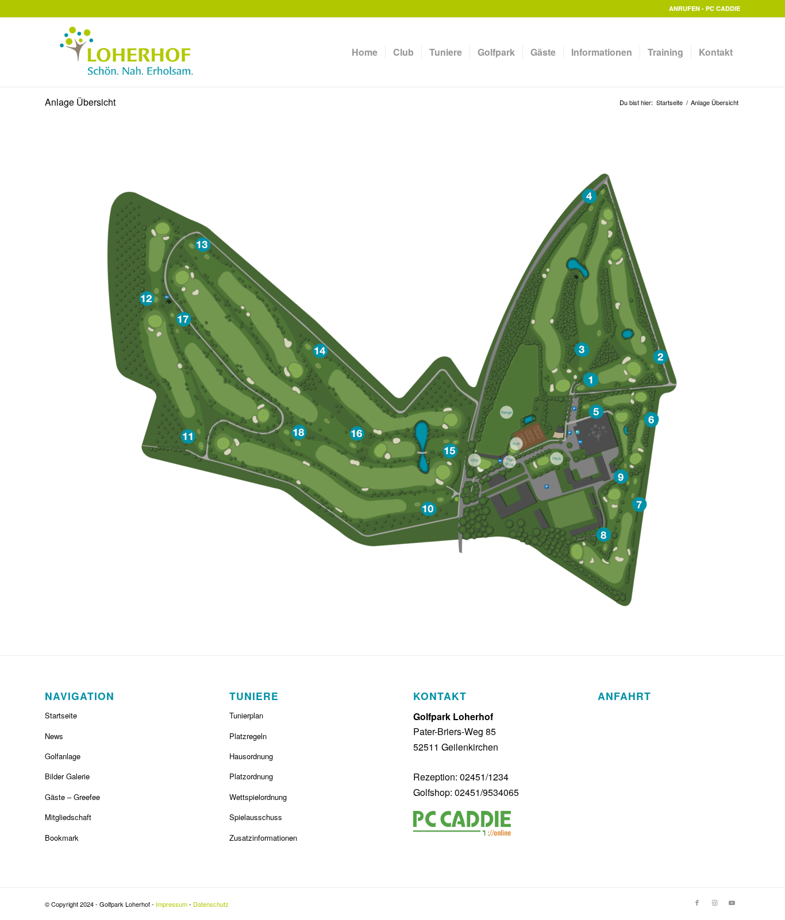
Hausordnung (251, 756)
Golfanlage (62, 756)
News (54, 735)
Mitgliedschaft (68, 816)
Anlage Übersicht (80, 102)
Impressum (171, 904)
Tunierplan (246, 715)
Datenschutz (211, 904)
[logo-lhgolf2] (120, 52)
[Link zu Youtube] (731, 902)
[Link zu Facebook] (697, 902)
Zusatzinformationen (263, 837)
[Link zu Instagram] (714, 902)
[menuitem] (364, 52)
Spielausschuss (255, 816)
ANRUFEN (684, 8)
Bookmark (62, 837)
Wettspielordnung (258, 796)
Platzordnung (251, 776)
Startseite (61, 715)
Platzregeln (248, 735)
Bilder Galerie (67, 776)
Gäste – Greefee (72, 796)
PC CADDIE (723, 8)
